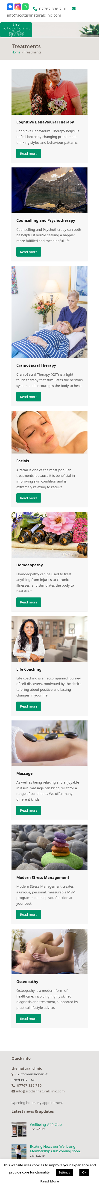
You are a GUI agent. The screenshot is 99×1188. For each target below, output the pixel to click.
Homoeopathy (29, 565)
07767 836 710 (52, 9)
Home (16, 52)
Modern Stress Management (42, 877)
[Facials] (49, 432)
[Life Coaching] (49, 638)
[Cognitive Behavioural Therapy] (49, 91)
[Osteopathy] (49, 951)
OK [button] (84, 1172)
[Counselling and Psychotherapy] (49, 189)
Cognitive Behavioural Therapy (45, 122)
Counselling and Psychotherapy (45, 220)
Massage (24, 773)
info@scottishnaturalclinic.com (34, 15)
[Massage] (49, 742)
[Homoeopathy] (49, 534)
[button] (89, 30)
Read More (49, 1181)
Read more (28, 153)
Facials (22, 460)
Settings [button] (64, 1172)
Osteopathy (27, 981)
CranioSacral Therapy (36, 365)
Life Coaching (28, 669)
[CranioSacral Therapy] (49, 311)
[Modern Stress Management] (49, 847)
